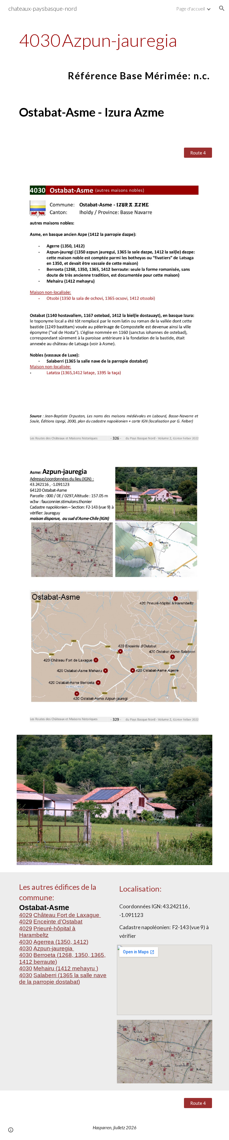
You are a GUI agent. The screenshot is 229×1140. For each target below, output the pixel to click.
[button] (222, 8)
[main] (114, 55)
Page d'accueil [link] (190, 8)
